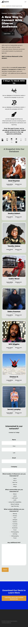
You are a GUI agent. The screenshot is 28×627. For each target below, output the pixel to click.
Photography (15, 532)
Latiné (15, 496)
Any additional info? (14, 542)
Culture (15, 525)
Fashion (15, 521)
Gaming (15, 534)
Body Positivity (15, 504)
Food (14, 530)
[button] (25, 2)
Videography (15, 536)
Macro (15, 484)
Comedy (14, 523)
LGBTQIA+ (15, 498)
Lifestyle (15, 519)
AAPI (15, 500)
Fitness (15, 515)
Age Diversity (15, 506)
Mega (15, 486)
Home (3, 6)
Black (15, 494)
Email (14, 458)
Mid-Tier (14, 482)
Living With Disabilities (15, 502)
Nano (15, 478)
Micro (15, 480)
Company (14, 466)
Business (15, 527)
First (14, 446)
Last (14, 452)
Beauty (15, 513)
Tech (14, 517)
